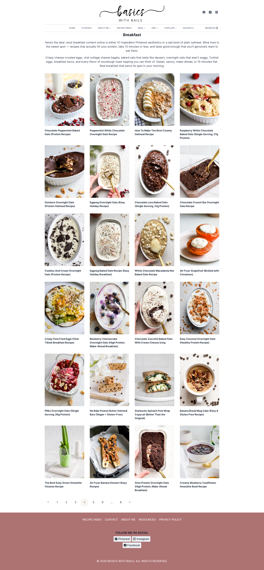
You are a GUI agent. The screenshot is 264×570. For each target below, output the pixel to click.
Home (72, 28)
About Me (128, 519)
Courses (86, 28)
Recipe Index (124, 28)
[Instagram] (210, 12)
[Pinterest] (216, 12)
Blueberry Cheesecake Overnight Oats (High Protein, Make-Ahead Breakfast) (107, 342)
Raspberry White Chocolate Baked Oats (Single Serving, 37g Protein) (199, 134)
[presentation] (64, 99)
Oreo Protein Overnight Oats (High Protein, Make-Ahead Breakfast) (152, 486)
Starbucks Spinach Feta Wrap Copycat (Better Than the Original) (152, 414)
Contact (111, 519)
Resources (147, 519)
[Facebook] (204, 12)
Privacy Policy (170, 519)
